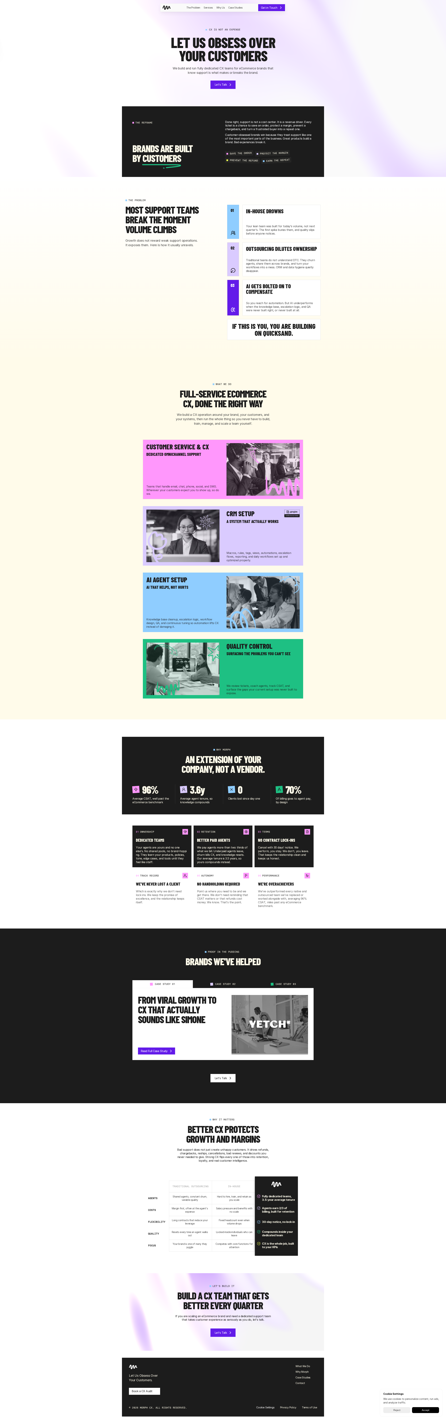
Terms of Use (309, 1407)
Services (208, 7)
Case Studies (235, 7)
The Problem (193, 7)
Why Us (220, 7)
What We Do (302, 1366)
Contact (300, 1383)
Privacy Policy (288, 1407)
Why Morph (302, 1371)
